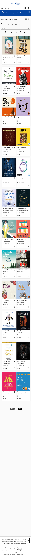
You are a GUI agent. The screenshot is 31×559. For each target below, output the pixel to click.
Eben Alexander (7, 363)
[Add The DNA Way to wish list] (14, 338)
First (12, 408)
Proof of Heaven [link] (7, 361)
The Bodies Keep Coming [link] (8, 178)
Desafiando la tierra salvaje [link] (8, 270)
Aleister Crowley (7, 149)
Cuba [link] (4, 56)
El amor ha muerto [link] (21, 239)
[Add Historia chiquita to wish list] (29, 154)
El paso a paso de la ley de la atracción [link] (22, 208)
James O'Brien (7, 119)
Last (20, 408)
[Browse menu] (28, 8)
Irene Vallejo (6, 302)
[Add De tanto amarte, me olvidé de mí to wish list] (29, 399)
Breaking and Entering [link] (22, 56)
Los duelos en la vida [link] (8, 208)
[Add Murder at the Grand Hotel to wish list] (14, 246)
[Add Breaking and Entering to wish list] (29, 63)
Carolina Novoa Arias (22, 180)
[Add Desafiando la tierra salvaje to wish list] (14, 277)
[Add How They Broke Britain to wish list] (14, 124)
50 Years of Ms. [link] (6, 392)
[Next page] (20, 405)
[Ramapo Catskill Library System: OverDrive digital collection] (15, 3)
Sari (19, 149)
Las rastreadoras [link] (21, 86)
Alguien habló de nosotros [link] (22, 300)
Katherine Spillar (7, 394)
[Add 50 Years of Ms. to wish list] (14, 399)
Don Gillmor (20, 57)
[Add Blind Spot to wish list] (29, 338)
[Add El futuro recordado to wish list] (14, 307)
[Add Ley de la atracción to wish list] (29, 124)
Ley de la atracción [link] (22, 117)
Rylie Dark (20, 271)
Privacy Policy (16, 541)
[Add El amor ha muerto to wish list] (29, 246)
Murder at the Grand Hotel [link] (8, 239)
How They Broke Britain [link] (8, 117)
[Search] (2, 8)
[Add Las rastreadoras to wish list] (29, 93)
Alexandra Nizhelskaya (23, 210)
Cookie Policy (19, 554)
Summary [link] (5, 86)
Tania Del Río (21, 88)
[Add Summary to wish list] (14, 93)
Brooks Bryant (7, 88)
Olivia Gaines (21, 332)
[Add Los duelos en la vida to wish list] (14, 216)
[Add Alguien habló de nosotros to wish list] (29, 307)
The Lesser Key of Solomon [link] (8, 147)
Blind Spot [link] (20, 331)
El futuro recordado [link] (7, 300)
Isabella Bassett (7, 241)
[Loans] (25, 8)
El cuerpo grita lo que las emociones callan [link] (22, 178)
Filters (3, 28)
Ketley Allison (21, 363)
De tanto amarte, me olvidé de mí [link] (22, 392)
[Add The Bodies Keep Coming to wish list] (14, 185)
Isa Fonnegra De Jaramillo (9, 210)
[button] (26, 20)
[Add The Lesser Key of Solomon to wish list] (14, 154)
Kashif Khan (6, 332)
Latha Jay (20, 119)
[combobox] (12, 8)
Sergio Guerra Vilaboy (8, 57)
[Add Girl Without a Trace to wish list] (29, 277)
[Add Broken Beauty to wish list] (29, 368)
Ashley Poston (21, 241)
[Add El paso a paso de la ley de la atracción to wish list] (29, 216)
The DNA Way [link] (6, 331)
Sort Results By (5, 24)
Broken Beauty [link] (21, 361)
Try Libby (4, 12)
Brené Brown (6, 271)
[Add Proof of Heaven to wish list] (14, 368)
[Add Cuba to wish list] (14, 63)
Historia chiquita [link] (21, 147)
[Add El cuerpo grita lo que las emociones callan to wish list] (29, 185)
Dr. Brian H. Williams (8, 180)
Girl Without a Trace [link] (22, 270)
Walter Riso (20, 394)
